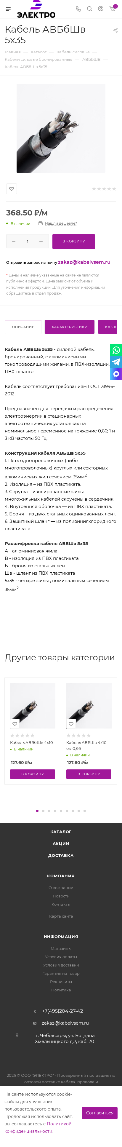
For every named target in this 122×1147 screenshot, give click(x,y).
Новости (61, 896)
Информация (61, 936)
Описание (23, 327)
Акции (61, 843)
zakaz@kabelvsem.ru (84, 262)
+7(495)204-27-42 (62, 1011)
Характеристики (69, 327)
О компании (61, 887)
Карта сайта (61, 916)
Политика (61, 990)
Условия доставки (61, 965)
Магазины (61, 948)
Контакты (61, 904)
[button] (37, 811)
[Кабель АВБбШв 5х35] (61, 128)
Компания (61, 875)
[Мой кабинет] (100, 9)
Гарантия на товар (61, 973)
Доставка (60, 855)
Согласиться (99, 1113)
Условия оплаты (61, 956)
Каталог (61, 831)
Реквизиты (61, 981)
